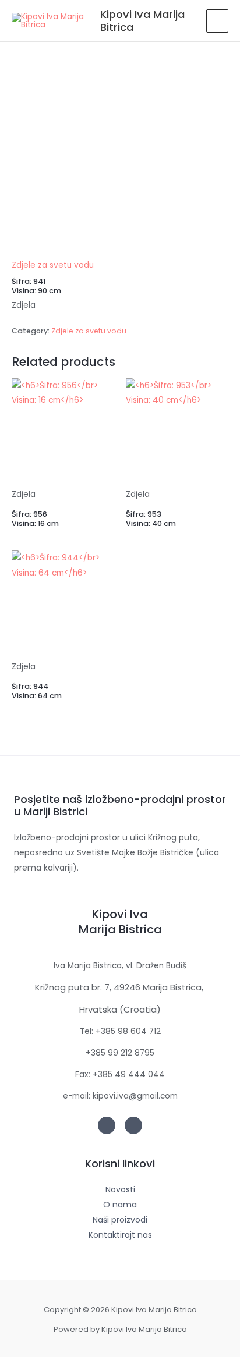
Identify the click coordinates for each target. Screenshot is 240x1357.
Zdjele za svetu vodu (53, 265)
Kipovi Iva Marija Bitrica (142, 20)
